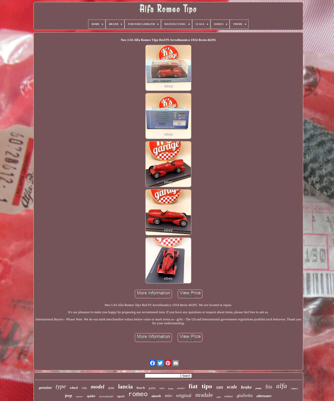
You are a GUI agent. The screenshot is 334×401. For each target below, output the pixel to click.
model (97, 387)
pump (259, 388)
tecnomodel (106, 396)
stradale (204, 395)
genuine (45, 387)
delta (111, 388)
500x (84, 388)
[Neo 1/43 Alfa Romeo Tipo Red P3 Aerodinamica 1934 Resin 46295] (168, 68)
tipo (207, 386)
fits (268, 387)
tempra (294, 389)
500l (219, 388)
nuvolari (181, 388)
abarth (156, 396)
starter (79, 396)
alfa (281, 386)
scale (232, 387)
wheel (74, 388)
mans (161, 388)
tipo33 (120, 396)
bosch (141, 388)
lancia (125, 386)
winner (228, 396)
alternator (264, 396)
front (170, 388)
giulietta (245, 395)
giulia (152, 388)
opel (219, 397)
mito (168, 395)
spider (91, 396)
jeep (68, 395)
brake (246, 387)
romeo (138, 394)
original (183, 395)
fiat (193, 386)
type (61, 386)
